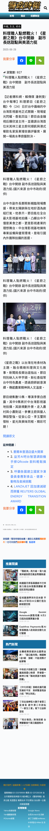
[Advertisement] (24, 754)
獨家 (23, 16)
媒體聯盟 (35, 16)
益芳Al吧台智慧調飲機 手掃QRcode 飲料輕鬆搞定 (28, 461)
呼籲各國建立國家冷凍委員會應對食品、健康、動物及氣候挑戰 (28, 476)
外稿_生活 (9, 26)
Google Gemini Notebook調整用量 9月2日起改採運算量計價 (32, 615)
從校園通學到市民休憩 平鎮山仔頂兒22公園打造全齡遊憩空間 (32, 601)
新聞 (12, 16)
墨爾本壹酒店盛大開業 (28, 451)
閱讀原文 (9, 436)
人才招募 (26, 785)
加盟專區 (35, 785)
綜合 (18, 26)
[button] (12, 16)
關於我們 (7, 785)
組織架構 (16, 785)
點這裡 (32, 542)
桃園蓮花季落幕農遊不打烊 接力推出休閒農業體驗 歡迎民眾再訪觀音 (32, 586)
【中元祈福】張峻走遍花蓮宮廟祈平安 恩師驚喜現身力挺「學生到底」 (32, 690)
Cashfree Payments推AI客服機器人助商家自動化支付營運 (32, 630)
